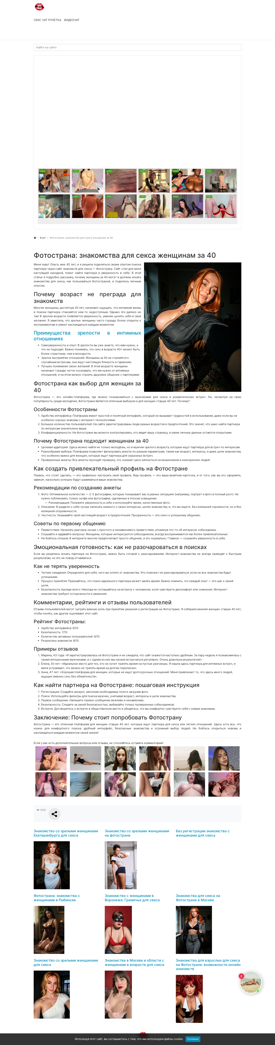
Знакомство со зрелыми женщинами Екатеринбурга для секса (66, 833)
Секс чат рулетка (47, 20)
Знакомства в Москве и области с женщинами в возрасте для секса (134, 962)
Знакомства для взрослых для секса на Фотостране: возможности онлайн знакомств (208, 964)
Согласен (193, 1039)
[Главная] (35, 237)
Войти (41, 33)
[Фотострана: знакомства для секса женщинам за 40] (192, 327)
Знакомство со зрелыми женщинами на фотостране (137, 833)
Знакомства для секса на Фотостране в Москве (198, 898)
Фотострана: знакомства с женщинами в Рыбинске (57, 898)
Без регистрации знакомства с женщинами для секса (203, 833)
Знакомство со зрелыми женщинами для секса (66, 962)
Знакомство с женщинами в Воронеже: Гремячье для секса (132, 898)
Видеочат (72, 20)
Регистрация (63, 33)
